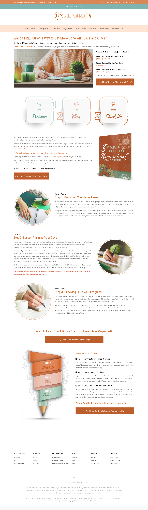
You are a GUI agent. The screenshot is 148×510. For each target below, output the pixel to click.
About (33, 29)
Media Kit (93, 460)
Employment (113, 463)
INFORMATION (114, 453)
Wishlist (35, 460)
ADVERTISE (94, 453)
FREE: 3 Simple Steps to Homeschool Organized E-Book (30, 2)
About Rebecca (56, 457)
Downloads (36, 463)
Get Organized (43, 29)
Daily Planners (67, 29)
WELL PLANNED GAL (58, 453)
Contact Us (17, 457)
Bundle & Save (93, 29)
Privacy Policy (114, 457)
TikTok (73, 463)
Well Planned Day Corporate (60, 463)
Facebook (74, 457)
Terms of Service (115, 460)
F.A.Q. (15, 460)
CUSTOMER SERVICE (19, 453)
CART (102, 2)
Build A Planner (81, 29)
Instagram (74, 460)
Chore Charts (56, 29)
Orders (35, 457)
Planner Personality (20, 149)
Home (27, 29)
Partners (93, 457)
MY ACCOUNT (37, 453)
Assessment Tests (117, 29)
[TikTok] (55, 3)
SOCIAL (74, 453)
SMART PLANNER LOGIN (113, 2)
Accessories (104, 29)
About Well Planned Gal (59, 460)
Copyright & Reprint (19, 463)
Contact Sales (95, 463)
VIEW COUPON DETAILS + (74, 6)
